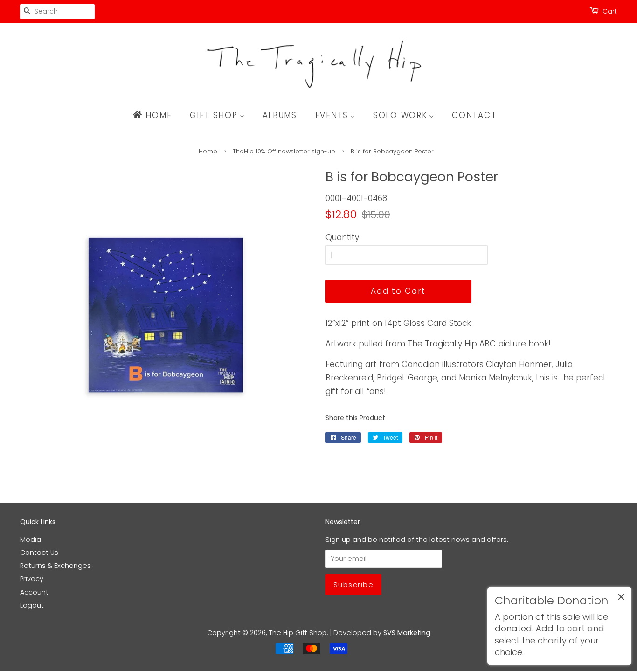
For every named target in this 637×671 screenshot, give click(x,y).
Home (208, 151)
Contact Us (39, 552)
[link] (559, 626)
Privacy (31, 578)
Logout (32, 605)
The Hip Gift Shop (298, 632)
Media (30, 539)
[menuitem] (156, 115)
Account (34, 592)
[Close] (621, 598)
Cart (609, 11)
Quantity (342, 237)
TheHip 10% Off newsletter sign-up (284, 151)
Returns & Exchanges (55, 565)
